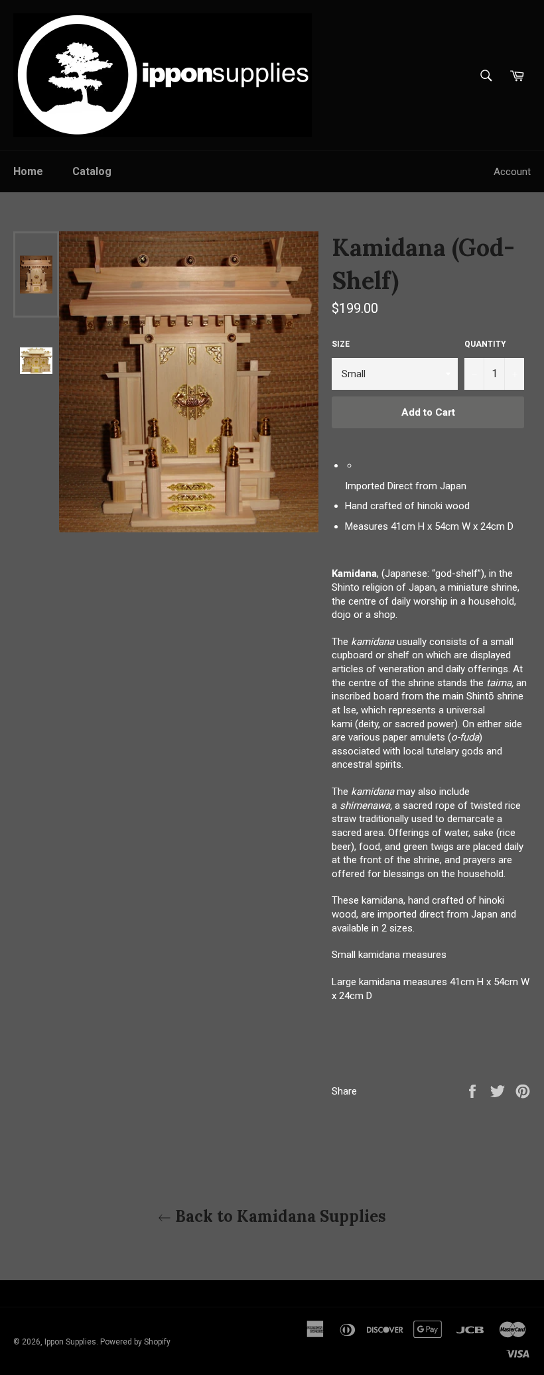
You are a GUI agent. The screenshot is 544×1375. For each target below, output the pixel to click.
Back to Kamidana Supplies (278, 1216)
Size (341, 344)
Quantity (485, 344)
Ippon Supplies (70, 1341)
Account (512, 172)
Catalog (91, 171)
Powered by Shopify (135, 1341)
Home (28, 171)
